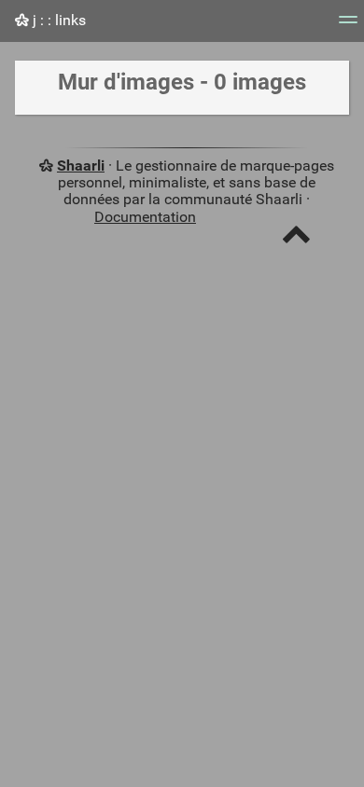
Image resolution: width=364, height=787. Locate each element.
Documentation (145, 217)
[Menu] (348, 26)
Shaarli (81, 165)
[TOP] (296, 238)
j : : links (57, 20)
